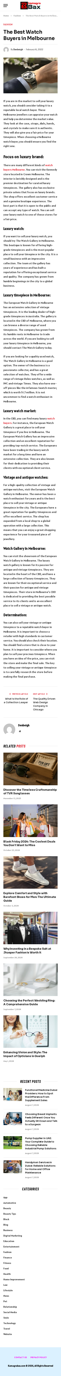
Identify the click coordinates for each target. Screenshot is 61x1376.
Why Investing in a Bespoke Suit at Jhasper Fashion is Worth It (27, 950)
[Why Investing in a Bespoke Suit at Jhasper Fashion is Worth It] (30, 928)
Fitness (7, 1263)
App (5, 1197)
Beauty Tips (9, 1213)
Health (7, 1273)
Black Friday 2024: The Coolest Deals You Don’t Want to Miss (29, 843)
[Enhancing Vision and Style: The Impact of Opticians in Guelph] (30, 1031)
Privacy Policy (38, 1357)
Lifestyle (8, 1290)
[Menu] (5, 5)
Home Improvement (14, 1279)
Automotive (9, 1202)
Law (5, 1284)
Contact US (20, 1357)
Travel (6, 1328)
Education (8, 1241)
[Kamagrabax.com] (30, 5)
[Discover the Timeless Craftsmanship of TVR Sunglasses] (30, 769)
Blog (5, 1224)
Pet (5, 1301)
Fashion (8, 24)
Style (6, 1317)
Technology (9, 1323)
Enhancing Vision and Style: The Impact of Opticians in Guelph (25, 1054)
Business (8, 1230)
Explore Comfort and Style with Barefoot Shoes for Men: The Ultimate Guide (29, 897)
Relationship (10, 1306)
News (6, 1295)
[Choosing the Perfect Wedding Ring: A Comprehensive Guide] (30, 980)
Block (6, 1219)
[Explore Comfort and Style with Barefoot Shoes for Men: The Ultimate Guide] (30, 872)
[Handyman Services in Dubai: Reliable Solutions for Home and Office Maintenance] (12, 1166)
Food (6, 1268)
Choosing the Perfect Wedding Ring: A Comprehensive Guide (29, 1002)
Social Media (10, 1312)
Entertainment (11, 1246)
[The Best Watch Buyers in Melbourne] (30, 75)
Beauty (7, 1208)
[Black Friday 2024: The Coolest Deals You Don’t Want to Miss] (30, 820)
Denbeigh (18, 49)
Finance (7, 1257)
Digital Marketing (12, 1235)
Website (7, 1334)
